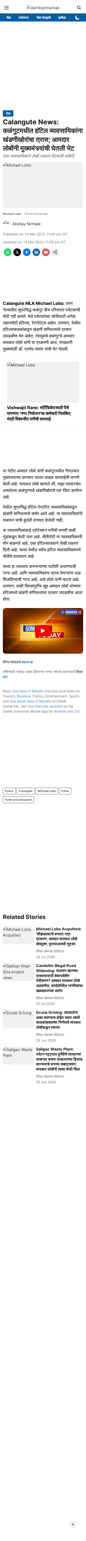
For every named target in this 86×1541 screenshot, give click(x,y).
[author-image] (7, 224)
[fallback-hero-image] (18, 935)
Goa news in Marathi (27, 691)
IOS (77, 711)
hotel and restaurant (18, 799)
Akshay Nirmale (26, 223)
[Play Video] (43, 631)
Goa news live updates (45, 706)
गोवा (8, 17)
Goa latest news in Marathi (30, 701)
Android (60, 711)
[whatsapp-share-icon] (7, 254)
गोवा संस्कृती (43, 17)
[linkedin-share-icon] (36, 254)
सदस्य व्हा (27, 662)
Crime (65, 791)
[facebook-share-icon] (27, 254)
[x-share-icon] (17, 254)
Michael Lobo (47, 791)
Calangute (25, 791)
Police (9, 791)
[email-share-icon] (46, 254)
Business (24, 696)
